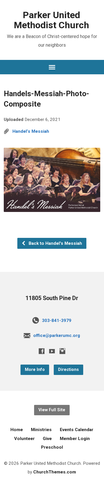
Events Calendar (76, 429)
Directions (68, 369)
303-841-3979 (56, 320)
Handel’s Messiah (30, 131)
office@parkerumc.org (56, 335)
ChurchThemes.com (54, 472)
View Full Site (51, 409)
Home (16, 429)
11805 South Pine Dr (51, 298)
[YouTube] (52, 351)
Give (47, 438)
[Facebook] (41, 351)
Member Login (75, 438)
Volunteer (24, 438)
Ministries (41, 429)
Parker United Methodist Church (51, 20)
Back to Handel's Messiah (54, 243)
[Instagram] (62, 351)
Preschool (52, 447)
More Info (35, 369)
